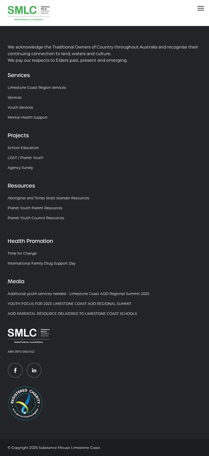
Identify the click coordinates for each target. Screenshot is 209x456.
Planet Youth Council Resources (36, 218)
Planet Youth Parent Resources (35, 208)
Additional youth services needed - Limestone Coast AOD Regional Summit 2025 (78, 294)
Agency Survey (20, 168)
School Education (23, 148)
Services (15, 97)
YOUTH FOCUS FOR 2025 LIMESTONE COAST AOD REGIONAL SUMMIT (69, 304)
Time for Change (22, 253)
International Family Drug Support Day (41, 263)
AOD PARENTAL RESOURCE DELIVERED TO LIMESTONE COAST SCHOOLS (72, 314)
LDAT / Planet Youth (25, 158)
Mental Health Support (28, 117)
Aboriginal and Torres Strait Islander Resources (48, 198)
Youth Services (20, 107)
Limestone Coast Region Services (37, 87)
